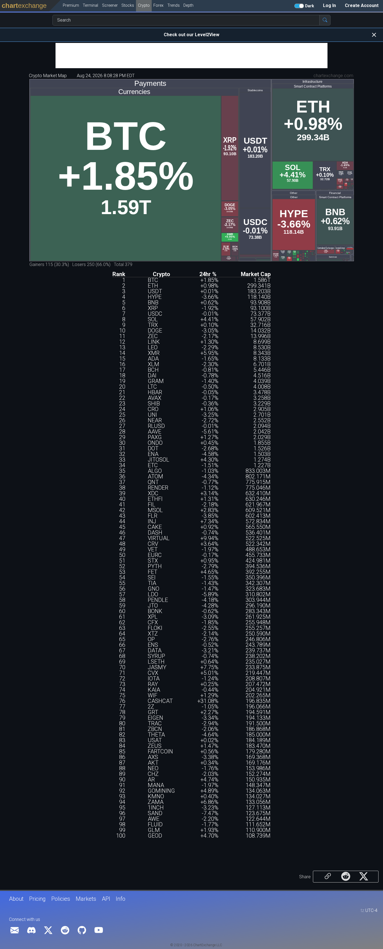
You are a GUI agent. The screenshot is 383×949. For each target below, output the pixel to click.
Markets (86, 898)
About (16, 898)
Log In (329, 5)
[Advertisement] (191, 55)
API (106, 898)
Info (120, 898)
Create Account (362, 5)
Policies (60, 898)
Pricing (37, 898)
